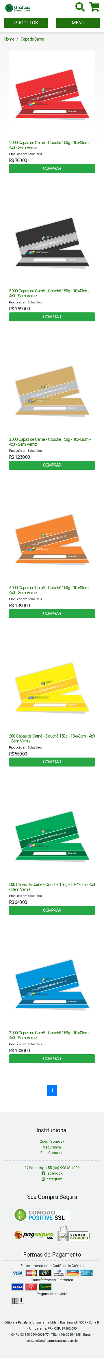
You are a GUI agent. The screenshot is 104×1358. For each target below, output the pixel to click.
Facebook (54, 1173)
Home (9, 39)
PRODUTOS (26, 23)
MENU (78, 23)
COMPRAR (52, 168)
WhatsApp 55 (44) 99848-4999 (53, 1168)
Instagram (53, 1179)
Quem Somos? (52, 1141)
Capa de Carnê (32, 39)
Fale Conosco (52, 1153)
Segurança (52, 1147)
